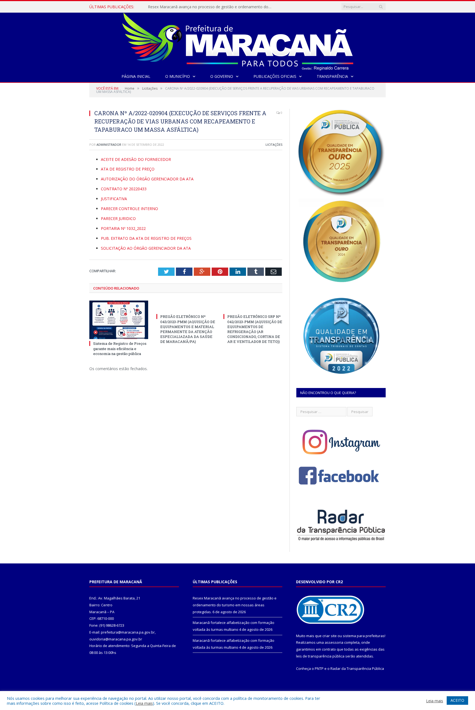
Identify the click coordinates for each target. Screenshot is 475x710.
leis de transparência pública (320, 656)
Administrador (108, 144)
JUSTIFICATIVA (114, 198)
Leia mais (144, 703)
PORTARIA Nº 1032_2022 (123, 228)
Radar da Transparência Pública (357, 668)
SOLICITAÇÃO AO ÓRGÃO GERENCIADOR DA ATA (146, 248)
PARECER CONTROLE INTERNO (129, 208)
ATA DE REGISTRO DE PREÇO (127, 169)
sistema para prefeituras (364, 635)
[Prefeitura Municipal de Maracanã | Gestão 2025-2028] (237, 40)
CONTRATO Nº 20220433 (124, 188)
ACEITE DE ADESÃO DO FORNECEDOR (136, 159)
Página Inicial (135, 76)
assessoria (334, 642)
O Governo (221, 76)
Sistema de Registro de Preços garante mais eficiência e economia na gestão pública (120, 348)
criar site (329, 635)
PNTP (319, 668)
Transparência (332, 76)
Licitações (274, 144)
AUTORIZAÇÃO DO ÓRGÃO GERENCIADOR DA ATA (147, 178)
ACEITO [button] (457, 700)
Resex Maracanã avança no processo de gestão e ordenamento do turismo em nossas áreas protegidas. (211, 6)
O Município (177, 76)
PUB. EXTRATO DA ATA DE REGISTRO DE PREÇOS (146, 238)
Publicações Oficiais (274, 76)
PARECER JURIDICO (118, 218)
